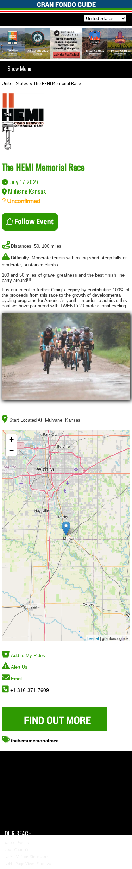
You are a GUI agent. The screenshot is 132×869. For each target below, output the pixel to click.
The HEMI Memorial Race (57, 84)
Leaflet (93, 638)
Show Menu (19, 68)
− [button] (11, 450)
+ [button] (11, 439)
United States (15, 84)
